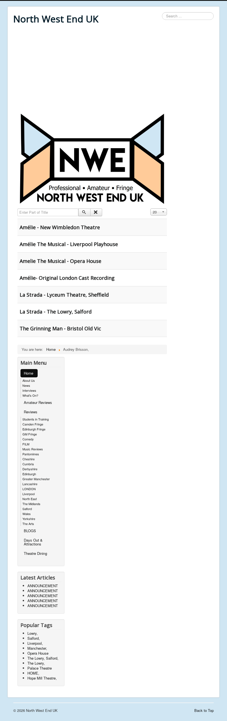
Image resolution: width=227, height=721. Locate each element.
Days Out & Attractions (33, 542)
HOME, (33, 673)
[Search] (84, 212)
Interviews (29, 390)
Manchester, (37, 648)
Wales (26, 513)
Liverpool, (35, 643)
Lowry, (32, 633)
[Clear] (96, 212)
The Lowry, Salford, (42, 658)
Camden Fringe (32, 424)
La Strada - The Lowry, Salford (56, 311)
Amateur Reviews (38, 402)
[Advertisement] (113, 69)
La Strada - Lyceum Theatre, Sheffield (64, 294)
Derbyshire (29, 469)
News (26, 385)
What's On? (30, 395)
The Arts (28, 523)
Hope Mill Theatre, (42, 678)
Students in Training (35, 419)
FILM (25, 444)
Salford (27, 508)
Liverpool (28, 494)
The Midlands (31, 503)
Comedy (28, 439)
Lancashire (29, 484)
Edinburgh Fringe (33, 429)
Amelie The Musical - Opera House (60, 261)
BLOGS (30, 530)
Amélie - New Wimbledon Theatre (60, 227)
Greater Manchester (36, 479)
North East (29, 499)
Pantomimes (30, 454)
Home (28, 373)
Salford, (33, 638)
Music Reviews (32, 449)
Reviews (30, 411)
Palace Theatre (39, 668)
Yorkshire (28, 518)
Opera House (37, 653)
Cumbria (28, 464)
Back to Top (204, 710)
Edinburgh (29, 474)
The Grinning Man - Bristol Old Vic (60, 328)
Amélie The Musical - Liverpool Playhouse (69, 244)
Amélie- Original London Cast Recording (67, 278)
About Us (28, 380)
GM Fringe (29, 434)
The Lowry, (36, 663)
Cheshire (28, 459)
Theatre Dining (35, 553)
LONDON (29, 489)
